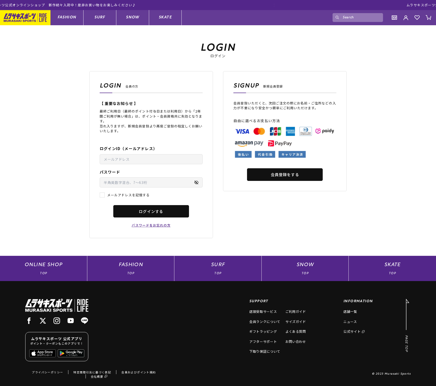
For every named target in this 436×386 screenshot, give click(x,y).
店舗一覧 (350, 311)
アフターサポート (263, 341)
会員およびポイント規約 (138, 372)
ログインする (151, 211)
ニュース (350, 321)
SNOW (132, 17)
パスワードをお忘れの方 (151, 225)
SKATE (165, 17)
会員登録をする (285, 174)
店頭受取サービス (263, 311)
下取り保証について (264, 351)
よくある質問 (295, 331)
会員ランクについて (264, 321)
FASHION (67, 17)
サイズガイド (295, 321)
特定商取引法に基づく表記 (92, 372)
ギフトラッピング (263, 331)
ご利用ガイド (295, 311)
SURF (99, 17)
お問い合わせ (295, 341)
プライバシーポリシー (47, 372)
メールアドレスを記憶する (128, 194)
